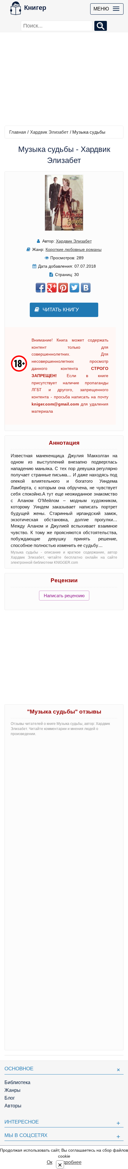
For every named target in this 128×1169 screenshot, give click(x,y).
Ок (49, 1162)
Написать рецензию (64, 595)
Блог (9, 1098)
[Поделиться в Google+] (52, 287)
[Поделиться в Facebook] (40, 287)
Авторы (12, 1105)
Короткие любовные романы (74, 249)
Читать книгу (61, 310)
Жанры (12, 1090)
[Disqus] (64, 816)
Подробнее (69, 1162)
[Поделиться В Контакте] (85, 287)
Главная (17, 132)
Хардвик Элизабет (49, 132)
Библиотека (17, 1082)
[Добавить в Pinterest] (63, 287)
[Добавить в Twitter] (74, 287)
